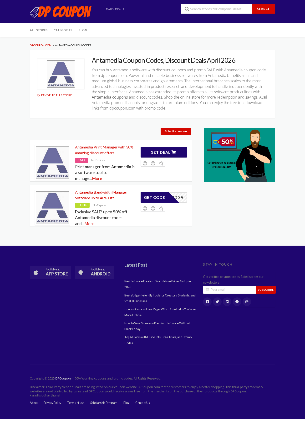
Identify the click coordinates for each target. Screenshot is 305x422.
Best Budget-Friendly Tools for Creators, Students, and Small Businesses (160, 298)
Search (264, 9)
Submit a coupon (176, 131)
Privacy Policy (52, 403)
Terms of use (75, 403)
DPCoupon (63, 378)
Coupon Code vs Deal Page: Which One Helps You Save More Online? (160, 312)
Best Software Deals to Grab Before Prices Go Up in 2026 (157, 284)
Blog (82, 30)
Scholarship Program (103, 403)
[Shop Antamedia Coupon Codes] (61, 74)
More (97, 178)
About (34, 403)
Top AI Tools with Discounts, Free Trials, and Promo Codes (158, 340)
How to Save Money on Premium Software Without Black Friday (157, 326)
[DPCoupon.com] (61, 11)
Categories (63, 30)
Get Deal (161, 152)
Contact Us (142, 403)
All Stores (38, 30)
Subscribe (266, 289)
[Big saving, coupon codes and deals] (239, 154)
